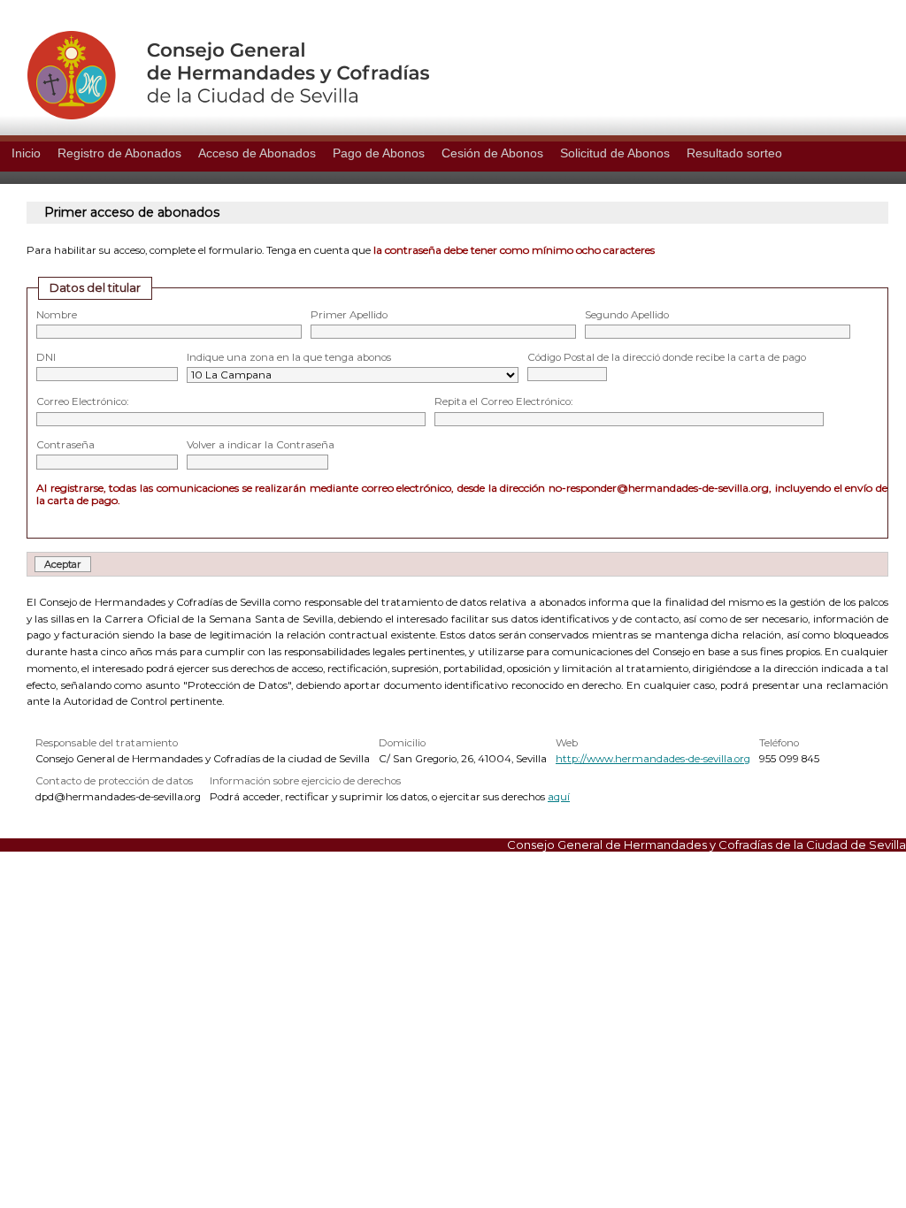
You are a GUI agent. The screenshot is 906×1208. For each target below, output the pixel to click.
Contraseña (65, 445)
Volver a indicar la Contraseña (260, 445)
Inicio (26, 153)
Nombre (56, 315)
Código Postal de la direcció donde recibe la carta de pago (666, 357)
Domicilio (402, 743)
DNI (46, 357)
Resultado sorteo (734, 153)
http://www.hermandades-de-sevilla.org (653, 759)
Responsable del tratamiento (106, 743)
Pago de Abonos (379, 153)
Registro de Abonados (119, 153)
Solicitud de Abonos (615, 153)
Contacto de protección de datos (114, 781)
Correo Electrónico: (82, 401)
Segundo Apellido (627, 315)
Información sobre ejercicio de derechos (305, 781)
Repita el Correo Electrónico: (503, 401)
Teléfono (779, 743)
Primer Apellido (349, 315)
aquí (559, 797)
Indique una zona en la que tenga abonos (289, 357)
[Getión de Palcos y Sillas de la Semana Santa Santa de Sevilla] (214, 115)
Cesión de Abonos (492, 153)
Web (567, 743)
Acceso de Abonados (257, 153)
